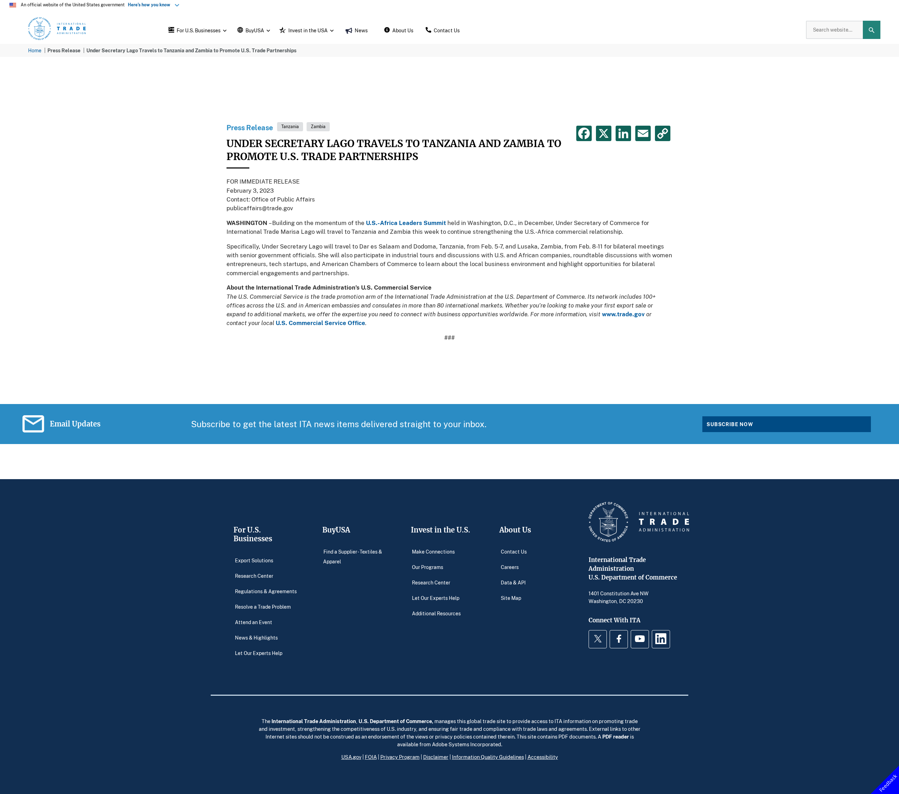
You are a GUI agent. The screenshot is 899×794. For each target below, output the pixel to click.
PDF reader (615, 736)
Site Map (511, 598)
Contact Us (514, 551)
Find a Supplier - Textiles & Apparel (352, 556)
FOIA (371, 757)
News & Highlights (256, 637)
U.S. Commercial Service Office (320, 322)
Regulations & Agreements (266, 591)
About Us (515, 529)
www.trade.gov (623, 314)
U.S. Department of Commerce (395, 721)
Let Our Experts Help (258, 653)
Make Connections (433, 551)
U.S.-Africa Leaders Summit (406, 222)
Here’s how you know (150, 4)
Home (34, 50)
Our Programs (427, 567)
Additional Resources (436, 613)
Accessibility (542, 757)
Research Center (254, 575)
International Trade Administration (313, 721)
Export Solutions (254, 560)
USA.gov (351, 757)
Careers (510, 567)
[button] (197, 30)
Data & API (513, 582)
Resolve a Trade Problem (263, 606)
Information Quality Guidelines (488, 757)
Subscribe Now (730, 424)
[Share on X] (603, 133)
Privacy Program (400, 757)
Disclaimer (435, 757)
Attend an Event (253, 622)
